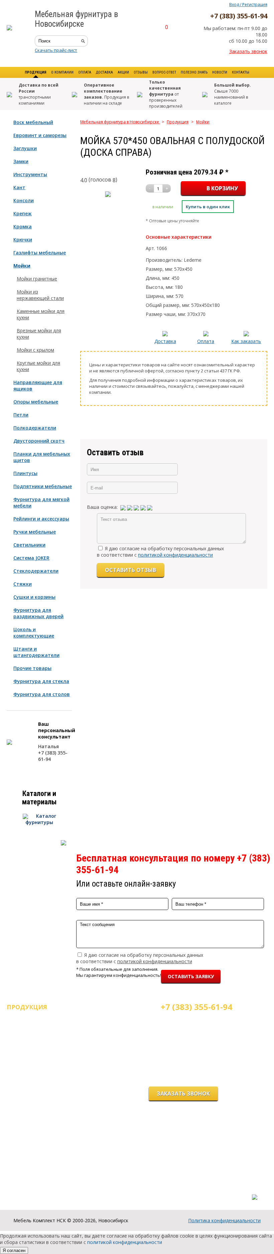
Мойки (21, 265)
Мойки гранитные (37, 278)
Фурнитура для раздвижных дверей (38, 613)
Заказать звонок (248, 51)
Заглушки (25, 148)
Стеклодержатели (35, 571)
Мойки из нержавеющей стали (40, 295)
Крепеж (22, 213)
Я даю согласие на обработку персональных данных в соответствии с (160, 551)
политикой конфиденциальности (175, 555)
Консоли (23, 200)
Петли (20, 415)
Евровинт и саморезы (39, 135)
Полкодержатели (34, 428)
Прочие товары (32, 668)
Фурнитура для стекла (41, 681)
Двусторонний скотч (38, 441)
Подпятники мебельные (42, 486)
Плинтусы (25, 473)
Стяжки (22, 584)
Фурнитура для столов (41, 694)
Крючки (22, 239)
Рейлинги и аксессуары (41, 519)
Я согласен (14, 1250)
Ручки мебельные (34, 532)
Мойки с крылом (35, 350)
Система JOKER (31, 558)
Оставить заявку (191, 976)
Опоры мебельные (35, 401)
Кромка (22, 226)
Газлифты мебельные (39, 252)
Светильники (29, 545)
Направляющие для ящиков (37, 385)
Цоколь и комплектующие (33, 632)
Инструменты (30, 174)
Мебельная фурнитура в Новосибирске (120, 122)
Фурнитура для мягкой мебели (41, 502)
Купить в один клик (208, 207)
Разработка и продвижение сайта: (220, 1190)
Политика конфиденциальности (224, 1220)
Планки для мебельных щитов (41, 457)
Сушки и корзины (34, 597)
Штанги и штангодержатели (36, 652)
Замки (20, 161)
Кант (19, 187)
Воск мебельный (33, 122)
